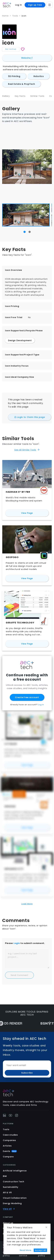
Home (5, 15)
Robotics (39, 76)
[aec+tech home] (7, 4)
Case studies (10, 1134)
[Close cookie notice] (46, 1227)
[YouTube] (10, 1115)
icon (24, 15)
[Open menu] (50, 5)
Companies (9, 1140)
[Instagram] (16, 1115)
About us (8, 1222)
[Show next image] (47, 216)
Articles (7, 1145)
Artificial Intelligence (15, 1170)
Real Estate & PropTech (21, 84)
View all (7, 1208)
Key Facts (20, 96)
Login (17, 943)
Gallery (6, 96)
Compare (8, 1156)
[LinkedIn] (4, 1115)
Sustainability (10, 1187)
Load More (27, 903)
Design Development (20, 340)
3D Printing (14, 76)
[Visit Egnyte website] (37, 1023)
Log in (18, 4)
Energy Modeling (12, 1203)
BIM (5, 1176)
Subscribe (27, 1072)
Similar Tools (37, 96)
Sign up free (35, 4)
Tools (15, 15)
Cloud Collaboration (14, 1197)
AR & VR (7, 1192)
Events (9, 1151)
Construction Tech (13, 1181)
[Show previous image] (6, 216)
